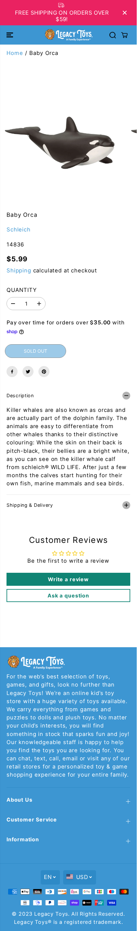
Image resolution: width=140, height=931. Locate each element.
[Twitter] (28, 371)
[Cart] (124, 35)
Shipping (19, 270)
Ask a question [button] (68, 595)
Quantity (22, 290)
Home (15, 53)
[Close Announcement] (124, 12)
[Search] (113, 35)
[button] (10, 35)
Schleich (19, 229)
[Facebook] (12, 371)
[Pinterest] (43, 371)
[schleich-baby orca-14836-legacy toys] (61, 142)
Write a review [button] (68, 579)
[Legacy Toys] (68, 35)
